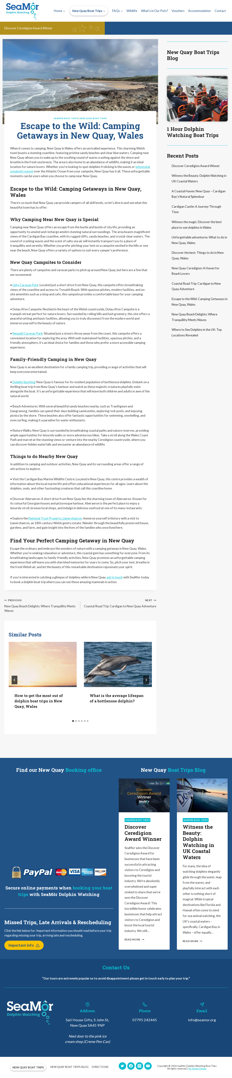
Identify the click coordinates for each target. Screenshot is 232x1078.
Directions (100, 1066)
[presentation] (43, 664)
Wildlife (132, 11)
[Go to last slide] (14, 680)
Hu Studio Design (197, 1068)
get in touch (115, 577)
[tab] (73, 721)
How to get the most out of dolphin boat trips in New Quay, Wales (38, 701)
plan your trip (178, 978)
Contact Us (116, 967)
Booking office (83, 770)
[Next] (146, 680)
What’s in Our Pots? (154, 11)
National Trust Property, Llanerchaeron (55, 518)
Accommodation (199, 11)
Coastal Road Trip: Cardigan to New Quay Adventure (120, 603)
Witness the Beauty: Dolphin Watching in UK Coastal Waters (198, 842)
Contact (220, 11)
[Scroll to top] (223, 1071)
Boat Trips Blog (187, 770)
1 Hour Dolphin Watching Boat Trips (193, 132)
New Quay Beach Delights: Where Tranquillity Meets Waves (40, 606)
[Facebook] (131, 1066)
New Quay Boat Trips (93, 118)
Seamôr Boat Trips (66, 118)
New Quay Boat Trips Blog (193, 55)
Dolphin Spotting (24, 382)
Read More (134, 939)
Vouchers (178, 11)
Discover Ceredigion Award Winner (28, 28)
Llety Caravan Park (25, 285)
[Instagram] (139, 1066)
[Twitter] (122, 1066)
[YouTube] (148, 1066)
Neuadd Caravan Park (28, 333)
